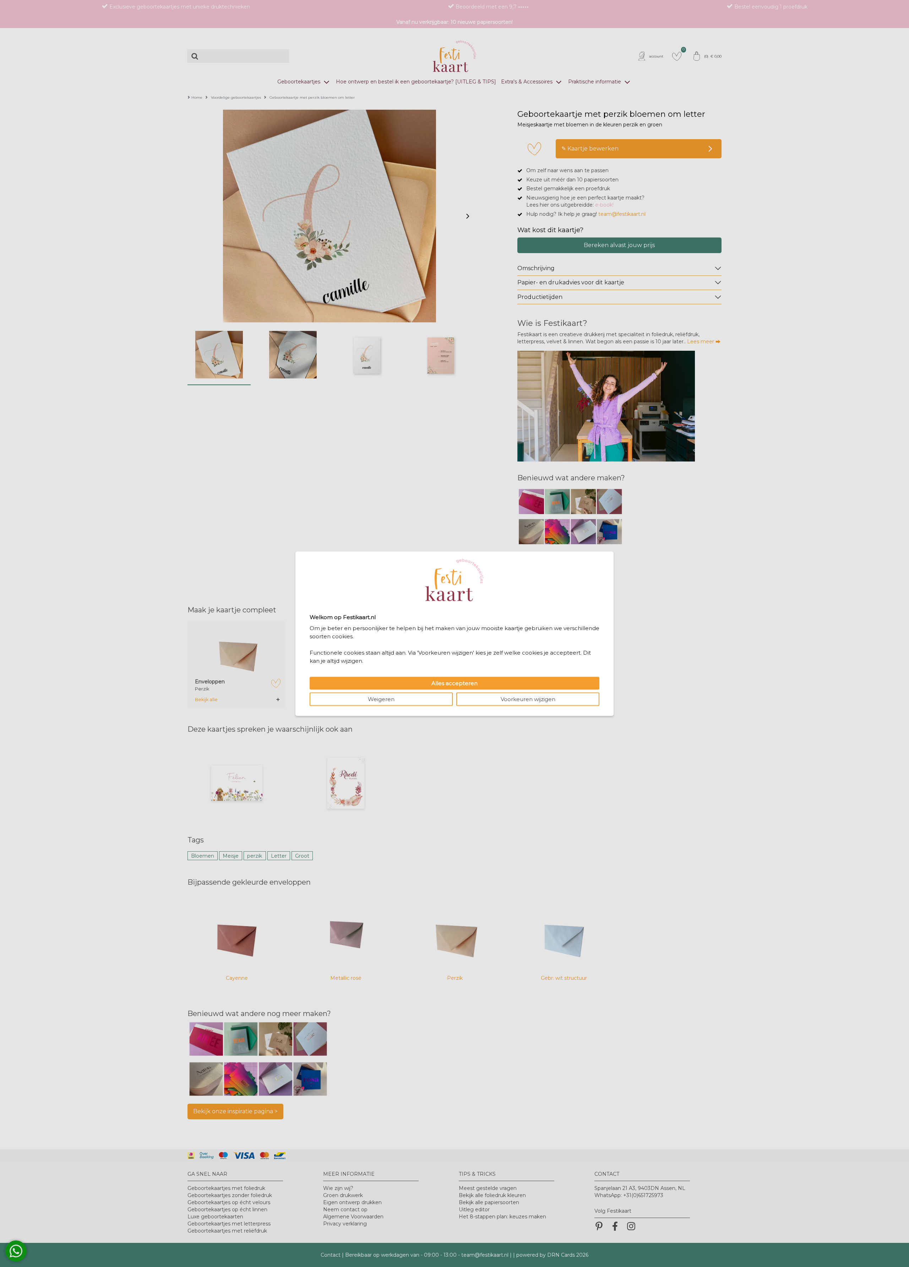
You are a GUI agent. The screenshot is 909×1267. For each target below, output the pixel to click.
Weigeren (381, 698)
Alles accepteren (454, 682)
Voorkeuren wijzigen (528, 698)
